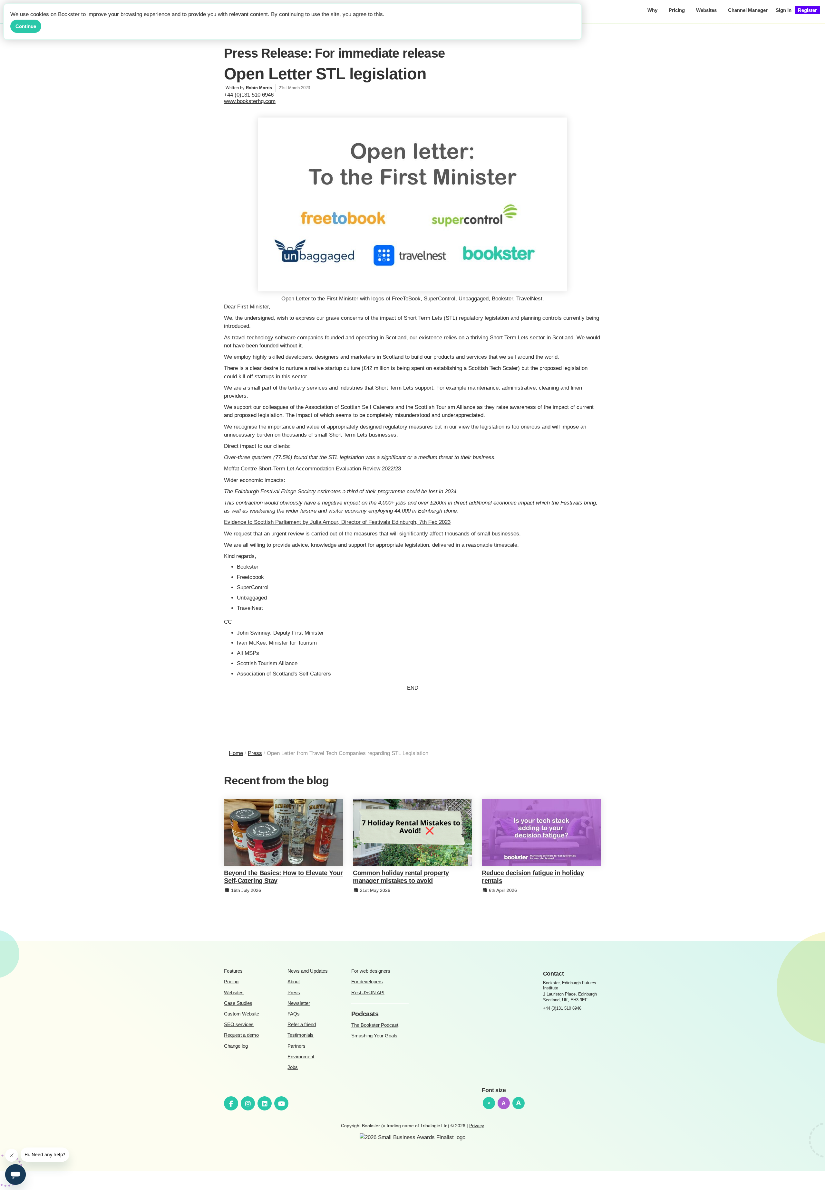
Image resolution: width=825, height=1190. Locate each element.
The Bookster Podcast (374, 1025)
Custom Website (241, 1013)
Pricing (231, 981)
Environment (300, 1056)
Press (293, 992)
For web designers (370, 971)
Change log (236, 1046)
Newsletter (298, 1003)
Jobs (292, 1067)
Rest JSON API (367, 992)
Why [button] (652, 10)
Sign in (783, 10)
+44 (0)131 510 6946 (562, 1008)
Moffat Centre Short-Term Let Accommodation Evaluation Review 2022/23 (312, 469)
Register (807, 10)
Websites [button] (706, 10)
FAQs (293, 1013)
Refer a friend (301, 1024)
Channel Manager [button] (748, 10)
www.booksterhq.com (250, 101)
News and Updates (307, 971)
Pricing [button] (677, 10)
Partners (296, 1046)
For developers (367, 981)
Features (233, 971)
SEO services (239, 1024)
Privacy (476, 1125)
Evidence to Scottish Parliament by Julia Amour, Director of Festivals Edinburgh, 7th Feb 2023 (337, 522)
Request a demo (241, 1035)
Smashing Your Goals (374, 1035)
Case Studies (238, 1003)
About (293, 981)
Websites (234, 992)
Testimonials (300, 1035)
